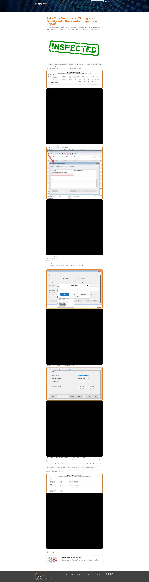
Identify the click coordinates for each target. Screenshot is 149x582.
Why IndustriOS (70, 3)
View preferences (84, 294)
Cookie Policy (71, 296)
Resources (98, 3)
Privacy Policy (89, 574)
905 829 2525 (106, 1)
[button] (88, 285)
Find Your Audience (43, 579)
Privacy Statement (77, 296)
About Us (60, 3)
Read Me (97, 574)
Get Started (110, 3)
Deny (75, 294)
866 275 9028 (69, 574)
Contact (111, 1)
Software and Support (85, 3)
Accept (65, 294)
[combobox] (97, 1)
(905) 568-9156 (79, 574)
